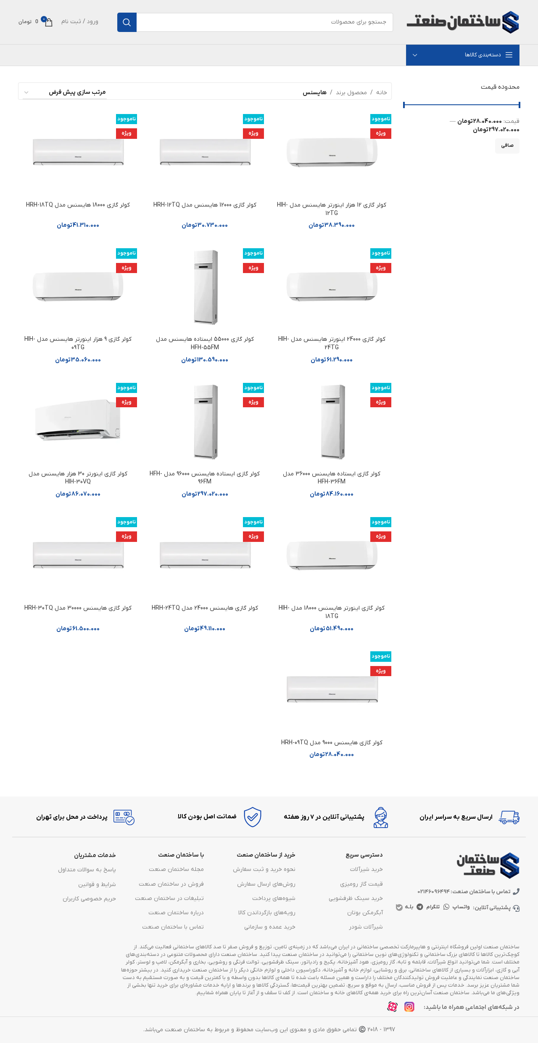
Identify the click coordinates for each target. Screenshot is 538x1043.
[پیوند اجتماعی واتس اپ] (446, 907)
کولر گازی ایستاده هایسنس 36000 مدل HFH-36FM (331, 478)
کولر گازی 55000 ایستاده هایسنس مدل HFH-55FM (205, 343)
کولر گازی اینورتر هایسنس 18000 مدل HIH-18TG (332, 612)
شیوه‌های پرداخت (273, 898)
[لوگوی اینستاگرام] (411, 1009)
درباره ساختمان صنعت (175, 913)
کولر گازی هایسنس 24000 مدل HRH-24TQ (205, 608)
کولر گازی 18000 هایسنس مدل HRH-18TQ (78, 205)
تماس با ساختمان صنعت (172, 927)
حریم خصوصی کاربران (89, 899)
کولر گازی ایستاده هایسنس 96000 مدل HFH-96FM (205, 478)
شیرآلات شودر (366, 927)
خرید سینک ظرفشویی (356, 898)
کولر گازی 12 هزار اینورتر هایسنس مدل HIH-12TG (331, 209)
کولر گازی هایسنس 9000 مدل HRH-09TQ (331, 743)
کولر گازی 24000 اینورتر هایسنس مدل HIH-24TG (331, 343)
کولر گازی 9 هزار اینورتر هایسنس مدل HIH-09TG (78, 343)
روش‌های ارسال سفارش (266, 884)
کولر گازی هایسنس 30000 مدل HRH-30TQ (78, 608)
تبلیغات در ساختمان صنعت (169, 898)
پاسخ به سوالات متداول (87, 870)
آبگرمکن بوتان (365, 913)
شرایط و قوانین (97, 885)
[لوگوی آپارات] (395, 1009)
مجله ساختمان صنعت (176, 869)
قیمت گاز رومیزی (361, 884)
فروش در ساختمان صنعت (171, 884)
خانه (381, 93)
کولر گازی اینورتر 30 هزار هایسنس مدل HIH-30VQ (78, 478)
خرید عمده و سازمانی (269, 927)
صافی (507, 145)
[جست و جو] (127, 22)
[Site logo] (463, 22)
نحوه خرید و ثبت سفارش (264, 869)
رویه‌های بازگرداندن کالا (266, 913)
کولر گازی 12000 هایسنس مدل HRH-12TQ (204, 205)
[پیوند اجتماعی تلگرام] (420, 907)
